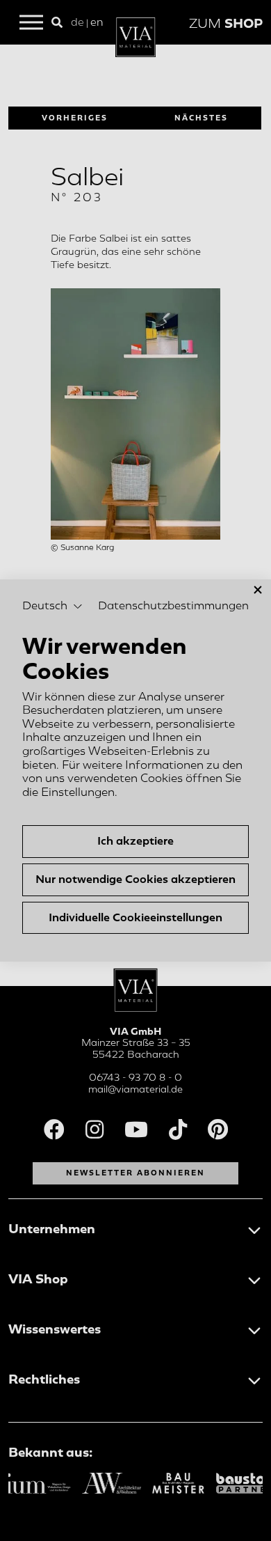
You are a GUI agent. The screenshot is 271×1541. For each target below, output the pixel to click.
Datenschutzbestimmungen (173, 606)
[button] (52, 606)
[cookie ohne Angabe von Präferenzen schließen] (258, 590)
